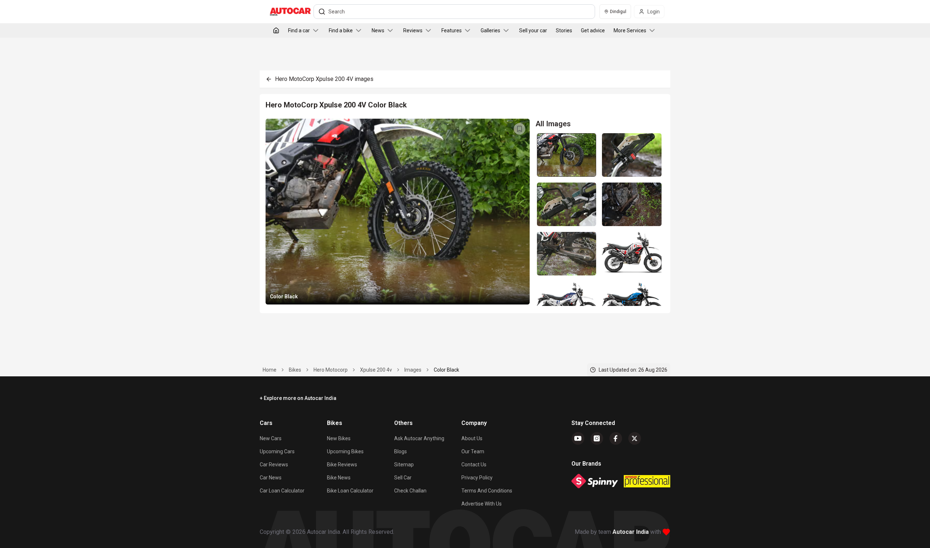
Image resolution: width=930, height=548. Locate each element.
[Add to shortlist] (519, 129)
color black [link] (446, 370)
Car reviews (274, 464)
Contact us (473, 464)
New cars (271, 438)
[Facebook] (615, 438)
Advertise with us (481, 504)
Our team (472, 451)
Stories (564, 30)
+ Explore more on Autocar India (298, 398)
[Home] (276, 30)
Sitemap (404, 464)
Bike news (339, 477)
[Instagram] (596, 438)
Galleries (490, 30)
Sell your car (533, 30)
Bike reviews (342, 464)
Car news (271, 477)
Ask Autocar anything (419, 438)
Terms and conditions (486, 491)
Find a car (299, 30)
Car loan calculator (282, 491)
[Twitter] (634, 438)
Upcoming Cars (277, 451)
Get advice (593, 30)
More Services (630, 30)
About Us (471, 438)
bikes (295, 370)
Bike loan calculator (350, 491)
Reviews (412, 30)
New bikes (339, 438)
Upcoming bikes (345, 451)
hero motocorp (331, 370)
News (378, 30)
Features (451, 30)
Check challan (410, 491)
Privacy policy (477, 477)
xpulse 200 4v (376, 370)
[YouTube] (578, 438)
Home (269, 370)
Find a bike (341, 30)
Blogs (400, 451)
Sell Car (403, 477)
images (412, 370)
